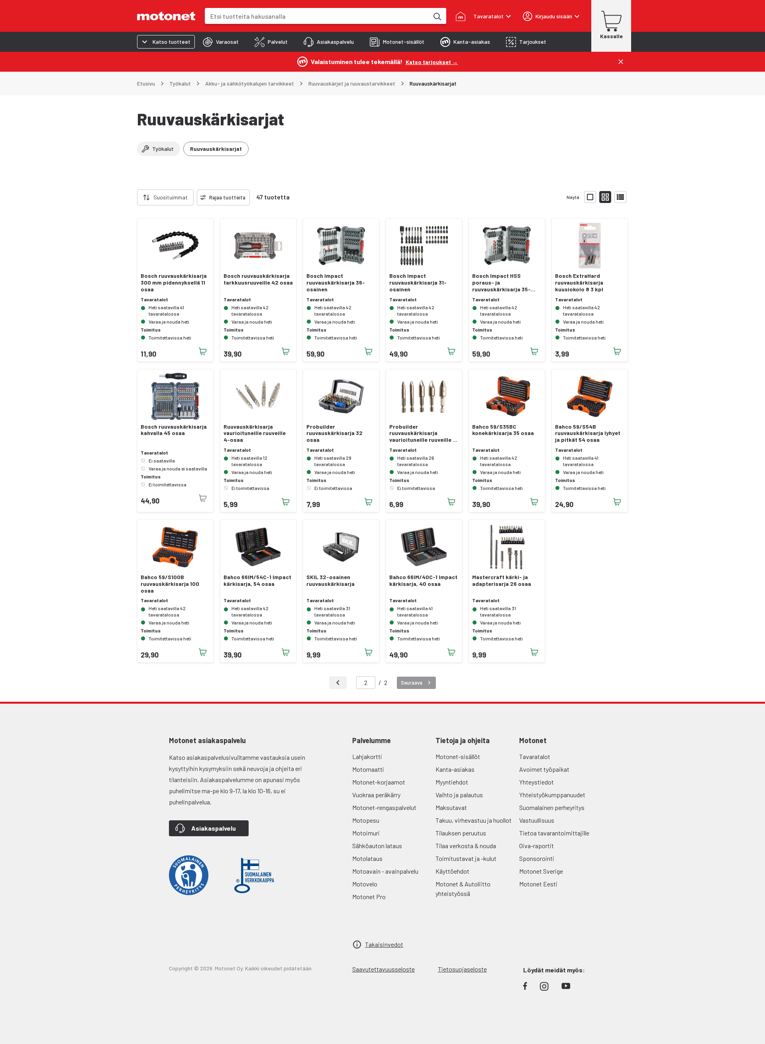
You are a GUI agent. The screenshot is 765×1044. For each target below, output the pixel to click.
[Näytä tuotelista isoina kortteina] (590, 197)
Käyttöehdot (452, 871)
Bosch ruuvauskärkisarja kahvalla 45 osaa (174, 430)
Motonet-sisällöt (457, 756)
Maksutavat (451, 807)
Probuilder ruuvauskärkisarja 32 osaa (334, 433)
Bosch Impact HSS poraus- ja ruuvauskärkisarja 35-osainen (501, 283)
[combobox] (316, 16)
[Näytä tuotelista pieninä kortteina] (605, 197)
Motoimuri (366, 833)
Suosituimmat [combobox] (170, 197)
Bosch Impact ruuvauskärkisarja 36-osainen (335, 283)
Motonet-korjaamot (378, 782)
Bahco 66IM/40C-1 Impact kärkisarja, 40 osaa (423, 580)
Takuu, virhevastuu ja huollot (473, 820)
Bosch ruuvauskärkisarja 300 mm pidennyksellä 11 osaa (174, 283)
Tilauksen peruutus (460, 833)
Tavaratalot (534, 756)
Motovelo (364, 884)
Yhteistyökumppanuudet (552, 794)
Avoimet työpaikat (544, 769)
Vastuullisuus (536, 820)
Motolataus (367, 858)
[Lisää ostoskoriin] (203, 351)
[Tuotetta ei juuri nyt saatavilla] (203, 498)
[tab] (221, 41)
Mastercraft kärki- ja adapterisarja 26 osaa (501, 580)
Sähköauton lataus (377, 845)
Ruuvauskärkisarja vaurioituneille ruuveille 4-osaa (255, 433)
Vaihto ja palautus (459, 794)
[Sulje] (621, 62)
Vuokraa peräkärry (376, 794)
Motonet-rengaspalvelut (384, 807)
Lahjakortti (367, 756)
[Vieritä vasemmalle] (132, 197)
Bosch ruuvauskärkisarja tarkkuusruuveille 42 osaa (258, 279)
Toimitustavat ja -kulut (465, 858)
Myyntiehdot (451, 782)
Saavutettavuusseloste (383, 969)
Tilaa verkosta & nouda (465, 845)
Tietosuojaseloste (462, 969)
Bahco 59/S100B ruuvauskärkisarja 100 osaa (170, 584)
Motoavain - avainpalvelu (385, 871)
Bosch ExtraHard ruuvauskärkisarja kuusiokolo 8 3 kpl (579, 283)
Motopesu (365, 820)
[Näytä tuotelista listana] (620, 197)
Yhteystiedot (536, 782)
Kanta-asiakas (455, 769)
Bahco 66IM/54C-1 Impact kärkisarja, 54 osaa (257, 580)
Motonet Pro (369, 896)
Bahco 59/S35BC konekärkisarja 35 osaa (503, 430)
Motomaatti (368, 769)
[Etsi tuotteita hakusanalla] (437, 16)
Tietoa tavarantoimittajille (554, 833)
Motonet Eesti (538, 884)
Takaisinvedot (384, 944)
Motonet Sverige (541, 871)
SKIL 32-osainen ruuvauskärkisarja (330, 580)
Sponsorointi (536, 858)
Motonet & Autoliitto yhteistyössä (462, 888)
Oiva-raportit (536, 845)
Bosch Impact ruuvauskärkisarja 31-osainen (418, 283)
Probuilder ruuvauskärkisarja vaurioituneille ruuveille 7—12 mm (422, 433)
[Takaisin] (338, 682)
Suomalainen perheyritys (552, 807)
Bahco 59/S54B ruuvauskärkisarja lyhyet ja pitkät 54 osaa (587, 433)
